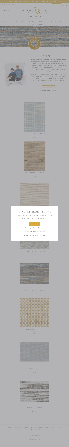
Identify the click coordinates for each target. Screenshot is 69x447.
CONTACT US (34, 224)
